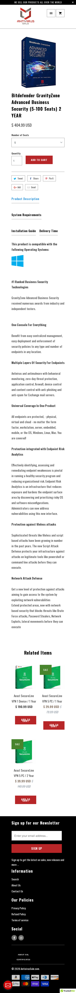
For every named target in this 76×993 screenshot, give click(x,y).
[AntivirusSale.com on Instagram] (21, 937)
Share (36, 178)
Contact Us (17, 891)
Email (33, 187)
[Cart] (60, 13)
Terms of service (19, 920)
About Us (16, 885)
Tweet (20, 178)
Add (19, 187)
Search (15, 879)
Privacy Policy (18, 908)
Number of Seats (20, 135)
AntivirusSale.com (30, 969)
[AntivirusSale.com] (25, 17)
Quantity (16, 153)
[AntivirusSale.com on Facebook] (14, 937)
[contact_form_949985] (8, 985)
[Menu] (51, 13)
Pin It (51, 178)
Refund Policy (18, 914)
